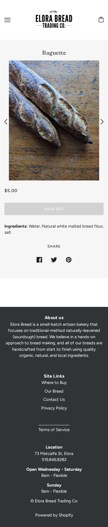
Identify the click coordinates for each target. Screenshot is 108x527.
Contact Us (54, 399)
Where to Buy (54, 382)
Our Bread (54, 391)
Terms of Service (54, 429)
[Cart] (100, 19)
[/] (54, 19)
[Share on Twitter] (54, 259)
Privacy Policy (54, 408)
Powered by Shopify (54, 515)
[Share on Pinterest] (68, 259)
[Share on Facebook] (39, 259)
